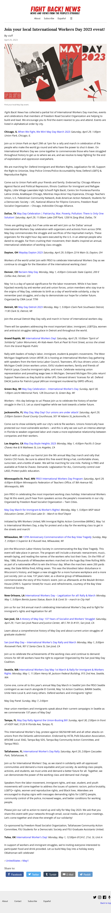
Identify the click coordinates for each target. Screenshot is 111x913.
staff (10, 35)
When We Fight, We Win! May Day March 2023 (44, 131)
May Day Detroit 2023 (30, 307)
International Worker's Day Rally (41, 751)
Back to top (105, 903)
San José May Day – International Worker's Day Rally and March (40, 642)
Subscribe (49, 18)
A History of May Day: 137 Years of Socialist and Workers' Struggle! (57, 618)
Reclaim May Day (28, 272)
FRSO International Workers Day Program (59, 478)
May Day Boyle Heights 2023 (40, 443)
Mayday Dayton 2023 (31, 252)
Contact (17, 901)
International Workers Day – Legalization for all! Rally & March (60, 595)
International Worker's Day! (31, 837)
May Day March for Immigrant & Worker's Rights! (32, 509)
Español (62, 18)
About (37, 18)
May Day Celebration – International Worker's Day (50, 389)
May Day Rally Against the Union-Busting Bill (42, 720)
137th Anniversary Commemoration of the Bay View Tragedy (57, 537)
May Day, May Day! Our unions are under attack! (51, 412)
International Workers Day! (41, 338)
